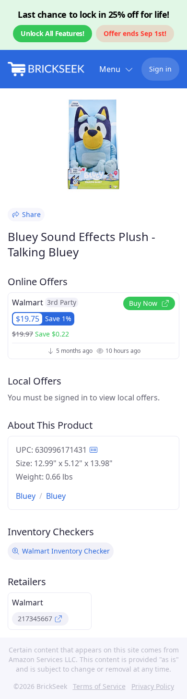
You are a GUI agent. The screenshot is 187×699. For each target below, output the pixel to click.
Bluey (25, 496)
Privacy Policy (152, 686)
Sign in (160, 68)
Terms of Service (99, 686)
